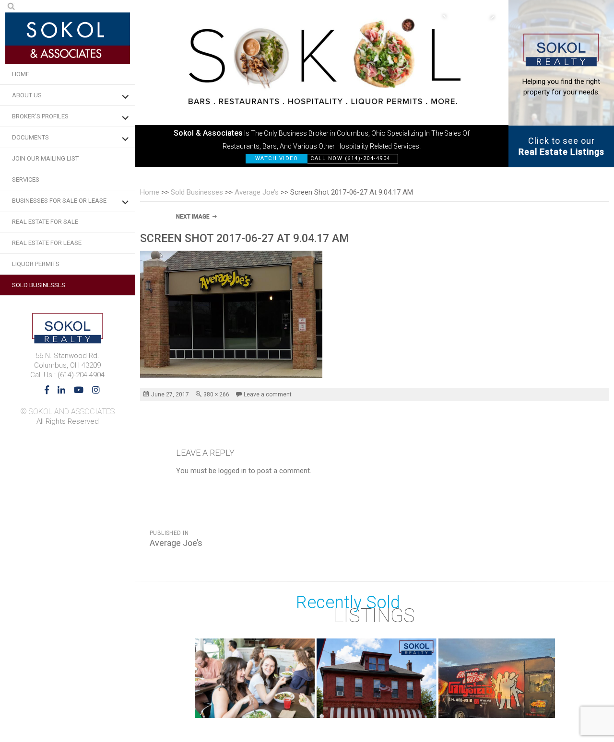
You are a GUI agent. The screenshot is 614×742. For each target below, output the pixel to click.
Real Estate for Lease (47, 242)
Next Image (193, 216)
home (149, 192)
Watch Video (276, 158)
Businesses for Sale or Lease (59, 200)
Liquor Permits (35, 263)
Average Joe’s (257, 192)
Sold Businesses (38, 285)
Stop (550, 708)
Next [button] (487, 17)
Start (543, 708)
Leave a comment (268, 394)
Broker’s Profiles (40, 116)
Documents (30, 137)
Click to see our (561, 146)
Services (25, 179)
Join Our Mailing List (45, 158)
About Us (27, 95)
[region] (322, 83)
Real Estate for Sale (45, 221)
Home (20, 74)
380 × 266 (216, 394)
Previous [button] (448, 17)
